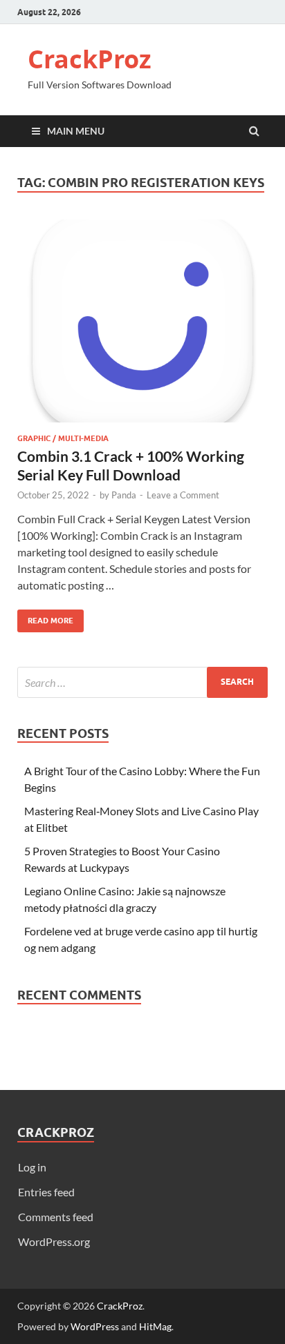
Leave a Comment (183, 494)
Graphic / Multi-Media (63, 438)
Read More (45, 617)
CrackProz (89, 59)
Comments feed (55, 1216)
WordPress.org (54, 1241)
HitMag (155, 1326)
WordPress (95, 1326)
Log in (32, 1166)
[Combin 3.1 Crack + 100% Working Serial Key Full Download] (142, 327)
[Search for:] (142, 682)
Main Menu (75, 131)
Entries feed (46, 1191)
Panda (123, 494)
